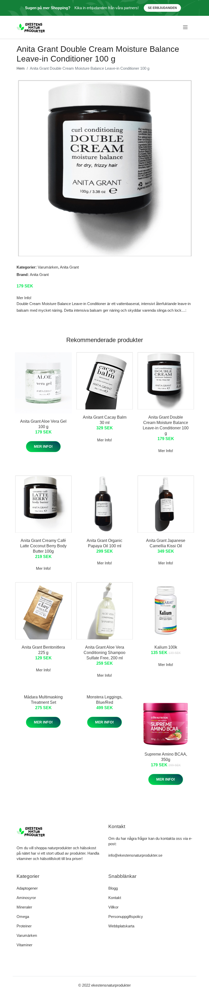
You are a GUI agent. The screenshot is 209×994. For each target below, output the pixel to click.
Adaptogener (27, 888)
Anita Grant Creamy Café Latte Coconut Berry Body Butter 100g (43, 545)
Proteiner (24, 926)
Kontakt (114, 897)
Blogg (113, 888)
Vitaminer (24, 945)
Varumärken (48, 267)
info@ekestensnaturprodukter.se (135, 855)
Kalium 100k (165, 647)
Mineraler (24, 907)
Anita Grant (69, 267)
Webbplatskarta (121, 926)
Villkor (113, 907)
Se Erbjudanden (162, 8)
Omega (23, 916)
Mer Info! (43, 446)
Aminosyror (26, 897)
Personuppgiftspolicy (125, 916)
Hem (21, 68)
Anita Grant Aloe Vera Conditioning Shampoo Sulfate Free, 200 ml (104, 652)
